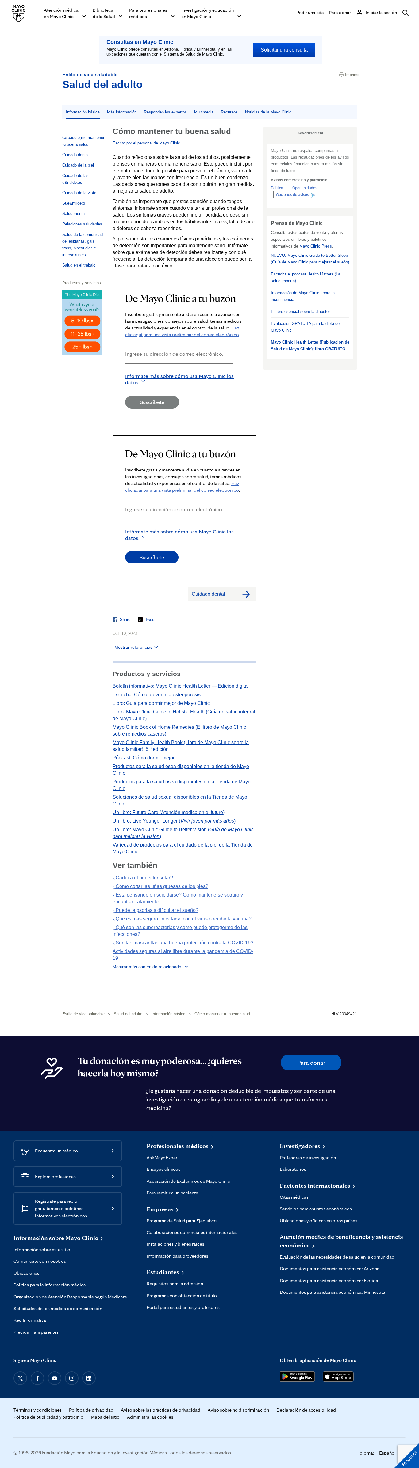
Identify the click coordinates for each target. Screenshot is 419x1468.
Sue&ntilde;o (73, 203)
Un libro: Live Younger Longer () (174, 821)
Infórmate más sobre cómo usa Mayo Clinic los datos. (179, 379)
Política (277, 188)
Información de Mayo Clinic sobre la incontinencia (303, 296)
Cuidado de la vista (79, 192)
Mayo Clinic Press (315, 246)
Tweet (150, 619)
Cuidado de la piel (78, 165)
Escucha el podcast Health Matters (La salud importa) (305, 277)
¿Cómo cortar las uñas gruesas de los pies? (160, 886)
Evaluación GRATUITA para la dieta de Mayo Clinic (305, 326)
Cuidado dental (75, 154)
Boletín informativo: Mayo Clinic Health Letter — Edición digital (181, 686)
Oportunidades (304, 188)
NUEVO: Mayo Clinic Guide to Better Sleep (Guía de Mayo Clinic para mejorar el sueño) (310, 258)
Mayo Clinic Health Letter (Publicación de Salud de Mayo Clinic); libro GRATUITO (310, 345)
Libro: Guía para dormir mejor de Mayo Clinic (161, 703)
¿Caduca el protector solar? (143, 877)
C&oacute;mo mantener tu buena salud (83, 141)
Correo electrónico (127, 372)
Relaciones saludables (82, 224)
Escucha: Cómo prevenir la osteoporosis (157, 694)
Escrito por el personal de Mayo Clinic (146, 143)
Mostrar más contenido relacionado (147, 966)
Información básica (83, 112)
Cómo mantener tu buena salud (222, 1014)
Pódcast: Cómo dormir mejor (144, 757)
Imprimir (351, 74)
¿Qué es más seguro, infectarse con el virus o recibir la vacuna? (182, 918)
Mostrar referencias (133, 647)
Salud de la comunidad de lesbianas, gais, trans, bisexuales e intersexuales (82, 244)
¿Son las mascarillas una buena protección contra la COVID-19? (183, 942)
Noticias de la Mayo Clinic (268, 112)
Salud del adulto (102, 84)
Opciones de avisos (292, 195)
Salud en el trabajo (78, 265)
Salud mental (74, 213)
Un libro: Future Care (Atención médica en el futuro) (169, 812)
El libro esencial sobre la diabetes (301, 311)
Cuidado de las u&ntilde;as (75, 179)
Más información (121, 112)
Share (125, 619)
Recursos (229, 112)
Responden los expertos (165, 112)
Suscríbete (152, 402)
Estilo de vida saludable (89, 74)
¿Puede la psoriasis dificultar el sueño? (155, 910)
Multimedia (203, 112)
